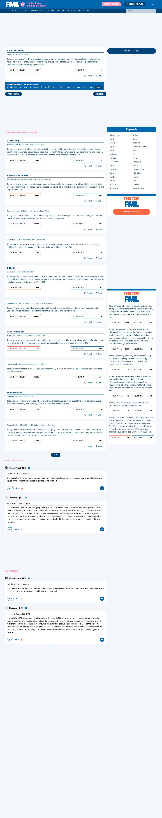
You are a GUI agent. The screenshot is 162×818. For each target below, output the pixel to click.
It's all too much (15, 51)
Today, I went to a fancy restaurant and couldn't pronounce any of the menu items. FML (129, 404)
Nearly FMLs (83, 11)
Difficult (11, 268)
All (8, 11)
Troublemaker (14, 393)
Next (56, 455)
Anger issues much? (17, 176)
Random (16, 11)
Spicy (25, 11)
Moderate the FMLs (135, 4)
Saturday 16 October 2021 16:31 (18, 474)
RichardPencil (15, 468)
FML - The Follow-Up (66, 11)
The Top (50, 11)
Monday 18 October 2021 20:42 (18, 504)
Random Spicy (37, 11)
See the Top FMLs (131, 212)
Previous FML (13, 94)
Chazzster (13, 498)
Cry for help (13, 141)
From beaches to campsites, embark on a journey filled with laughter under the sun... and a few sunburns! (54, 86)
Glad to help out (15, 332)
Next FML (99, 94)
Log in (153, 4)
